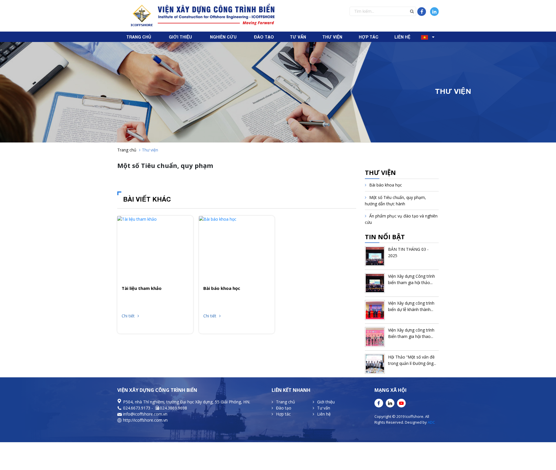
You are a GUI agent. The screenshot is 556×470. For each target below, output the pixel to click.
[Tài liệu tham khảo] (137, 219)
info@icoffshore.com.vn (145, 414)
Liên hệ (402, 36)
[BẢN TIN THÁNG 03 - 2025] (375, 256)
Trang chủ (138, 36)
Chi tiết (128, 316)
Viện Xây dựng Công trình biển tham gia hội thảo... (411, 279)
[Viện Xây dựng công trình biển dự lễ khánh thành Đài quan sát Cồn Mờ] (375, 310)
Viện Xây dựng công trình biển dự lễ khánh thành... (411, 306)
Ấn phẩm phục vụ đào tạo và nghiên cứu (401, 219)
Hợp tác (368, 36)
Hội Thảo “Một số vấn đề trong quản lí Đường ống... (412, 360)
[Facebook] (421, 11)
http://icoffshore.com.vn (145, 420)
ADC (431, 422)
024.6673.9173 (136, 408)
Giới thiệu (180, 36)
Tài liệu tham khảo (142, 288)
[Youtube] (401, 403)
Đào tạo (264, 36)
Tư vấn (298, 36)
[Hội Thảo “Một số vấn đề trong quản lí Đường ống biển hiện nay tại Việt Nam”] (375, 364)
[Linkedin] (434, 11)
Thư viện (332, 36)
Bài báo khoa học (221, 288)
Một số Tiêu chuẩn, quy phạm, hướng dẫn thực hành (395, 200)
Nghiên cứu (223, 36)
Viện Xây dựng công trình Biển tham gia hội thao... (411, 333)
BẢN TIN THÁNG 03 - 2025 (408, 252)
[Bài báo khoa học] (217, 219)
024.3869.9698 (173, 408)
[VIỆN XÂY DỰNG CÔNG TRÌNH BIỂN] (202, 15)
